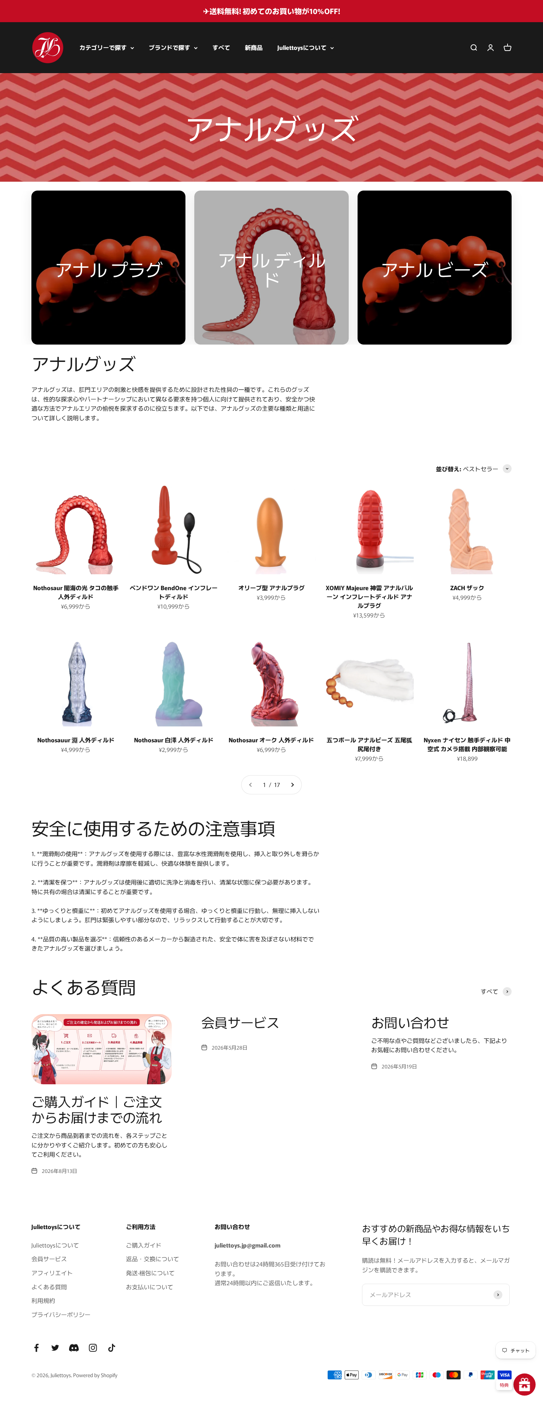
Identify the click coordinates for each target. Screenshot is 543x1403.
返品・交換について (152, 1258)
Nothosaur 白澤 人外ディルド (174, 739)
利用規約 (43, 1300)
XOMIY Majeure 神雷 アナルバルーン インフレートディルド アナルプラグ (369, 596)
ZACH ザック (467, 587)
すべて (221, 47)
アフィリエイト (52, 1272)
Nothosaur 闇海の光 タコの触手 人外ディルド (76, 592)
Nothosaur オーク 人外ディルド (271, 739)
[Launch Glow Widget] (524, 1384)
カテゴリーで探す (103, 47)
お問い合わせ (410, 1021)
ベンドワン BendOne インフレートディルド (174, 592)
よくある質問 (49, 1286)
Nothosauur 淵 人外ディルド (76, 739)
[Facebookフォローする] (36, 1348)
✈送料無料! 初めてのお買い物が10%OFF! (271, 11)
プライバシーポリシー (60, 1314)
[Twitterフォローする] (55, 1348)
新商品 (254, 47)
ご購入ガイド (143, 1245)
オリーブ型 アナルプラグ (271, 587)
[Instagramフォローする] (93, 1348)
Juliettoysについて (302, 47)
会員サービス (240, 1021)
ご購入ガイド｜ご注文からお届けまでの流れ (96, 1108)
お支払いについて (149, 1286)
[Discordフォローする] (74, 1348)
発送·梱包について (150, 1272)
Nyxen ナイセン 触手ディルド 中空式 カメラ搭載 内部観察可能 (467, 744)
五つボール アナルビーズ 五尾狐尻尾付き (369, 744)
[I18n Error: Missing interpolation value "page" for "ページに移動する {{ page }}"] (292, 785)
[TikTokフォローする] (112, 1348)
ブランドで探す (169, 47)
